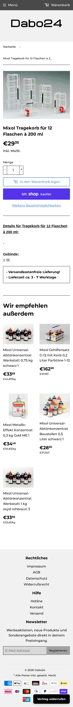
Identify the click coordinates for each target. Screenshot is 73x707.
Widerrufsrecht (36, 584)
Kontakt (36, 607)
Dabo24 (40, 670)
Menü (13, 5)
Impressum (36, 566)
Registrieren (58, 650)
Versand (36, 613)
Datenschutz (36, 578)
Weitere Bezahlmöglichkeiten (36, 205)
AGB (36, 572)
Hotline (37, 601)
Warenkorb (60, 5)
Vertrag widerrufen (51, 699)
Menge (8, 162)
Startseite (9, 46)
